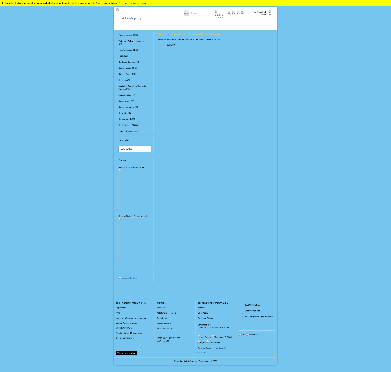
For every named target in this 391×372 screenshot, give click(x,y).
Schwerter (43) (125, 113)
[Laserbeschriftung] (128, 278)
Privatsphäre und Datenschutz (129, 333)
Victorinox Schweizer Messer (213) (131, 42)
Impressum (121, 308)
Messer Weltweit (164, 323)
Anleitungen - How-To (166, 313)
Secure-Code (224, 348)
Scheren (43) (124, 80)
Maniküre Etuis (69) (127, 95)
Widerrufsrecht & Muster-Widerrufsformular (127, 325)
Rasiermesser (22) (127, 101)
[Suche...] (217, 13)
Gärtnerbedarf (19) (127, 119)
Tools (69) (123, 56)
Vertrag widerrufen (126, 353)
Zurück (170, 45)
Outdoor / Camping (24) (129, 62)
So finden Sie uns (205, 318)
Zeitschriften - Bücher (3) (129, 131)
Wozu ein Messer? (165, 328)
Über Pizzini (203, 313)
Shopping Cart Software (185, 361)
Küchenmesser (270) (128, 68)
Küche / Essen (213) (127, 74)
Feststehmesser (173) (128, 50)
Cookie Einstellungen (125, 338)
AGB (118, 313)
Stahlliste (161, 308)
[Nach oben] (8, 367)
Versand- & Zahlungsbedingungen (131, 318)
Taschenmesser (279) (128, 35)
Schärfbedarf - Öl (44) (128, 125)
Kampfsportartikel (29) (129, 107)
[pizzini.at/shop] (148, 18)
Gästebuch (162, 318)
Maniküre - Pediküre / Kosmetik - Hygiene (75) (133, 87)
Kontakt (201, 308)
